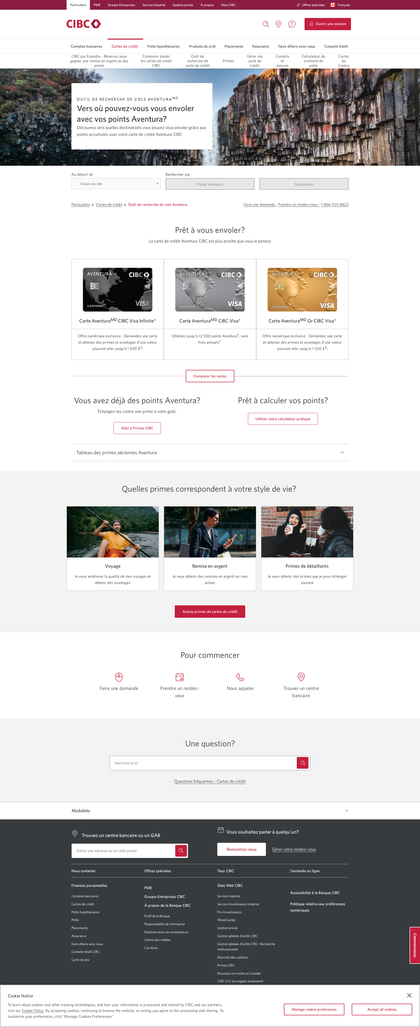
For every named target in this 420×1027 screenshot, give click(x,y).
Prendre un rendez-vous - (299, 204)
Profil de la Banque (157, 916)
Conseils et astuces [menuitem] (282, 61)
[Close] (409, 995)
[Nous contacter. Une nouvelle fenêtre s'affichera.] (292, 24)
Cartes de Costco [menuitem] (343, 61)
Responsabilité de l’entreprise (164, 924)
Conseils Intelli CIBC (85, 952)
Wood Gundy (226, 920)
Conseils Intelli (336, 46)
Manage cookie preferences (314, 1009)
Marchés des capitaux (232, 957)
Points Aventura (210, 184)
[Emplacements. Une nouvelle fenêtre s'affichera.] (278, 24)
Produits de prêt (202, 46)
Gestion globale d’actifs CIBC (237, 936)
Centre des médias (157, 940)
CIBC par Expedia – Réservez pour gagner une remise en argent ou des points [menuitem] (99, 61)
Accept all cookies (382, 1009)
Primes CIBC (226, 965)
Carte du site (80, 960)
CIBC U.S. (224, 981)
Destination (304, 184)
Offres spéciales (313, 5)
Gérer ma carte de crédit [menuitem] (254, 61)
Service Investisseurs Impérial (238, 904)
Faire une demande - (260, 204)
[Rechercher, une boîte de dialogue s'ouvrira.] (266, 23)
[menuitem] (310, 5)
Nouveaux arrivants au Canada (239, 973)
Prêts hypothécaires (163, 46)
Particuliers (78, 5)
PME (97, 5)
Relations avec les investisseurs (166, 932)
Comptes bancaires (86, 46)
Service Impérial (153, 5)
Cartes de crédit (125, 46)
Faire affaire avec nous (296, 46)
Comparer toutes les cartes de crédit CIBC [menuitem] (156, 61)
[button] (341, 5)
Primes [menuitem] (228, 61)
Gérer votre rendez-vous (294, 849)
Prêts (75, 920)
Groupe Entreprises (121, 5)
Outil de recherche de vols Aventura (157, 204)
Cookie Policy (33, 1010)
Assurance (260, 46)
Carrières (151, 948)
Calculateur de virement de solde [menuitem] (313, 61)
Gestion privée (183, 5)
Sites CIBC (228, 5)
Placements (234, 46)
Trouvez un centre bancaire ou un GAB (121, 835)
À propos (207, 5)
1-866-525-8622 (335, 204)
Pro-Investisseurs (229, 912)
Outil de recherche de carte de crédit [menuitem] (198, 61)
